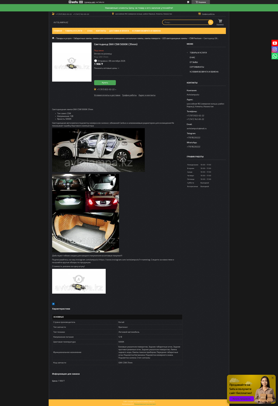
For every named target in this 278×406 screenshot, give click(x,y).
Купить (105, 82)
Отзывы (194, 62)
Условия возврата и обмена (146, 31)
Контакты (101, 31)
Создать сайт (89, 2)
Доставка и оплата (119, 31)
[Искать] (210, 22)
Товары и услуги (73, 31)
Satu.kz (152, 401)
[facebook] (53, 304)
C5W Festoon (195, 38)
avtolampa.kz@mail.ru (197, 128)
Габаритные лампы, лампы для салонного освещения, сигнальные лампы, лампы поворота (117, 38)
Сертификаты (197, 67)
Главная (58, 31)
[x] (56, 304)
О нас (90, 31)
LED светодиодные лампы (174, 38)
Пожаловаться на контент (145, 404)
